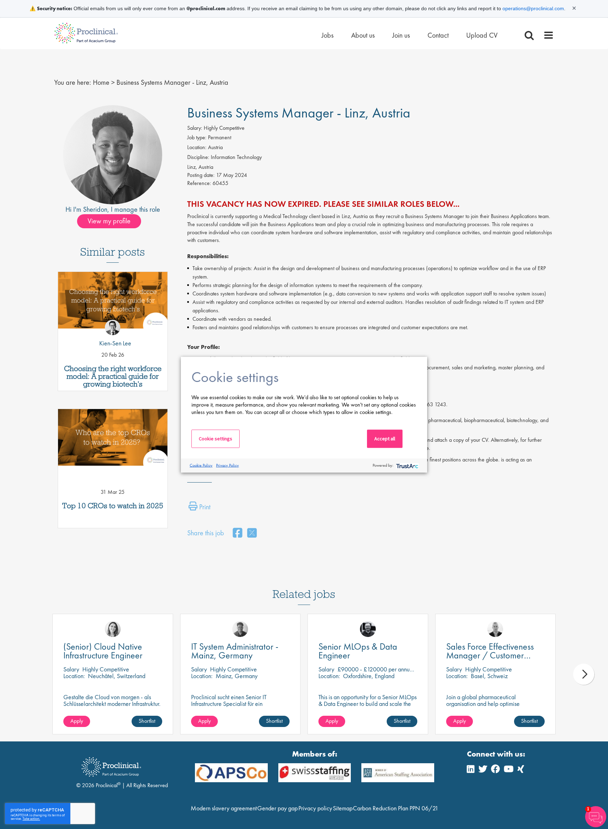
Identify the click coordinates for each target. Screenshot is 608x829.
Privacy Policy (227, 465)
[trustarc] (406, 465)
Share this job (205, 532)
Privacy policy (315, 808)
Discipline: (198, 157)
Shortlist (147, 721)
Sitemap (343, 808)
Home (101, 82)
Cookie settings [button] (215, 438)
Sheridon (95, 209)
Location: (197, 147)
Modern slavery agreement (224, 808)
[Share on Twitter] (251, 533)
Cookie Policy (201, 465)
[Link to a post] (112, 303)
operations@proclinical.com (533, 8)
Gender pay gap (277, 808)
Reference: (199, 183)
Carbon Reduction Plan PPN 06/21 (395, 808)
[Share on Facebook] (237, 533)
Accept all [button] (384, 438)
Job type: (197, 137)
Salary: (194, 128)
